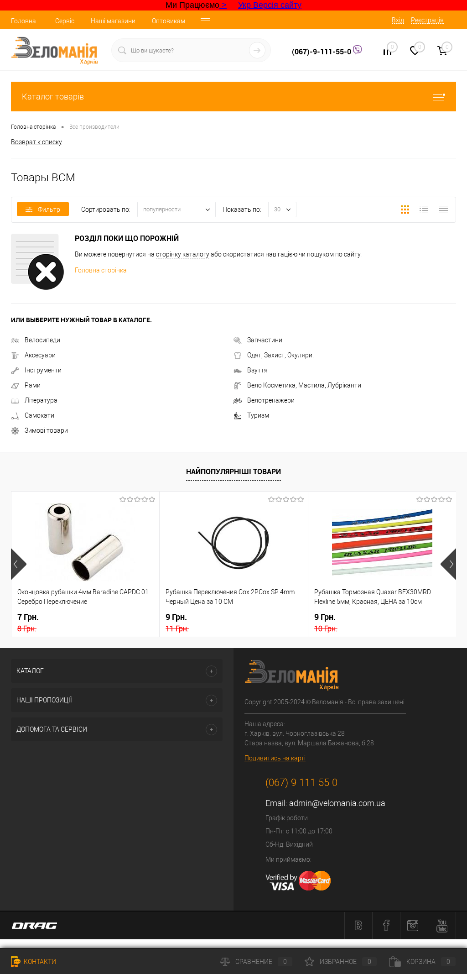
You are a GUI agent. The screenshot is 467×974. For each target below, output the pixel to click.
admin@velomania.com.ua (337, 803)
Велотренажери (271, 400)
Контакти (39, 961)
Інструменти (43, 370)
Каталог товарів (53, 96)
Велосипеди (42, 340)
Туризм (258, 415)
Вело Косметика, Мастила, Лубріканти (304, 385)
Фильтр (49, 209)
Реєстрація (427, 20)
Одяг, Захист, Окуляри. (280, 355)
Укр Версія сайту (269, 5)
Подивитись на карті (275, 758)
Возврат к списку (36, 142)
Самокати (39, 415)
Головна (23, 21)
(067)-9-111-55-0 (322, 52)
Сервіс (64, 21)
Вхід (398, 20)
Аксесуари (40, 355)
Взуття (257, 370)
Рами (33, 385)
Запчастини (264, 340)
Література (41, 400)
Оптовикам (168, 21)
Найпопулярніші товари (233, 471)
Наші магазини (113, 21)
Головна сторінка (101, 270)
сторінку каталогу (182, 254)
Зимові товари (46, 430)
